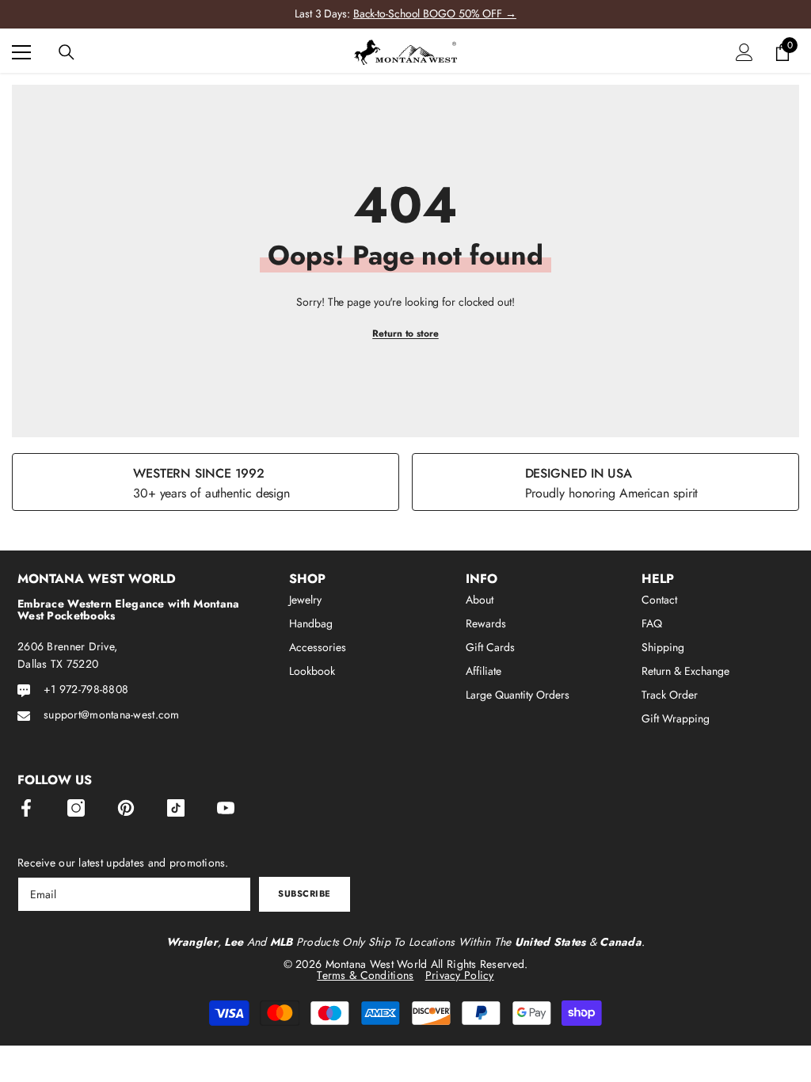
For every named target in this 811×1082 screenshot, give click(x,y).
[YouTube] (226, 808)
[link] (205, 482)
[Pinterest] (126, 808)
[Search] (66, 52)
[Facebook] (26, 808)
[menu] (21, 52)
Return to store (405, 333)
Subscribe (304, 893)
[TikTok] (176, 808)
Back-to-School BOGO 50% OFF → (434, 13)
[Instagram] (76, 808)
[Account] (744, 52)
